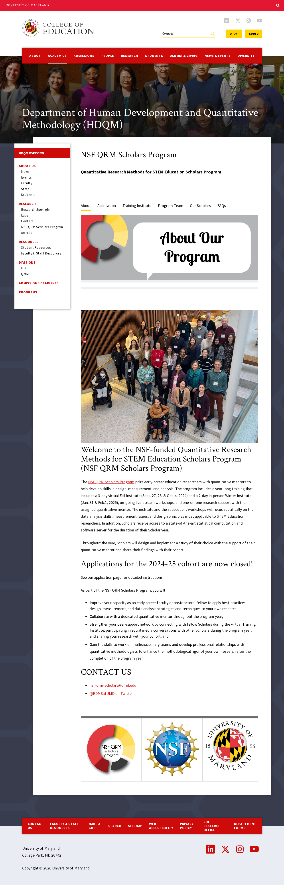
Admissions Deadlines (39, 283)
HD (23, 268)
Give (234, 34)
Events (26, 177)
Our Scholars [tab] (200, 205)
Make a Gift (95, 826)
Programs (28, 292)
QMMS (26, 274)
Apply (253, 34)
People (107, 56)
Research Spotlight (36, 209)
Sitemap (135, 826)
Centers (27, 221)
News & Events (218, 56)
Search (166, 29)
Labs (24, 215)
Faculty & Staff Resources (41, 253)
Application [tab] (106, 205)
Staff (25, 189)
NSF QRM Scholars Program (42, 227)
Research (129, 56)
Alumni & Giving (184, 56)
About (35, 56)
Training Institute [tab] (136, 205)
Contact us (35, 826)
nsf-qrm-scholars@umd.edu (113, 685)
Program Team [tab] (170, 205)
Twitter (237, 20)
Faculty (26, 183)
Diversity (246, 56)
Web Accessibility (161, 826)
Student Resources (36, 247)
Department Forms (245, 826)
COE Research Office (212, 826)
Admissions (84, 56)
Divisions (27, 262)
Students (154, 56)
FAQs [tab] (221, 205)
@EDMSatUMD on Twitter (111, 693)
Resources (29, 242)
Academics (57, 56)
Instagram (249, 20)
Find (213, 35)
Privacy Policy (186, 826)
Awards (26, 233)
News (25, 171)
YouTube (259, 20)
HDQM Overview (31, 153)
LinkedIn (226, 20)
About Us (27, 166)
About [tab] (86, 205)
